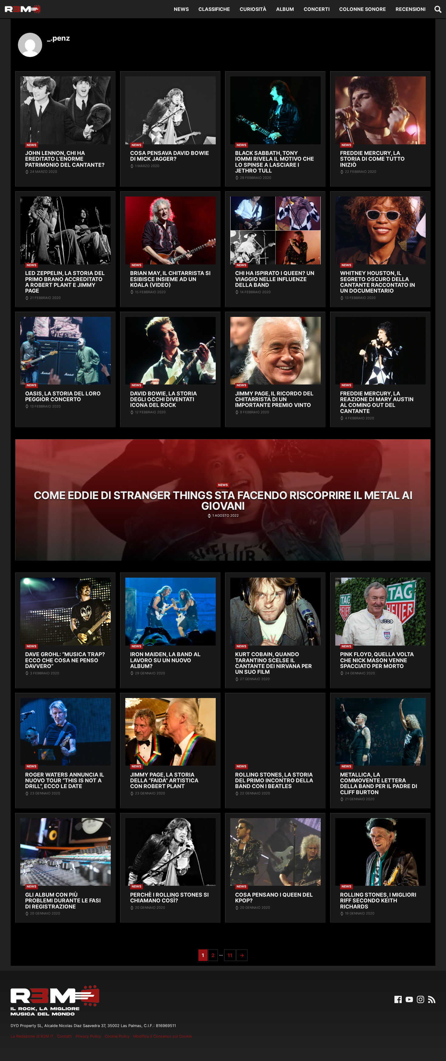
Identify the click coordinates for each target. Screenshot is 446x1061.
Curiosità (253, 9)
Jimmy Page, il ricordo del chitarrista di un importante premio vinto (274, 399)
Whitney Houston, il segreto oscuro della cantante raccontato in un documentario (377, 282)
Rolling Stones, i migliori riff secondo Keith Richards (378, 900)
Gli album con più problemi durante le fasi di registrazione (63, 900)
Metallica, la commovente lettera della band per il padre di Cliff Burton (378, 783)
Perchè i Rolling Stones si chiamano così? (169, 898)
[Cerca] (438, 9)
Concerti (316, 9)
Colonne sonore (362, 9)
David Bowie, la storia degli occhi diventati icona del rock (163, 399)
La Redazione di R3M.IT (32, 1036)
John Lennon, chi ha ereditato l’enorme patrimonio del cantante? (65, 159)
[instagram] (420, 999)
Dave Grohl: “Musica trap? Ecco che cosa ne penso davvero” (65, 660)
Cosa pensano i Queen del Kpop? (274, 898)
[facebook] (398, 999)
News (181, 9)
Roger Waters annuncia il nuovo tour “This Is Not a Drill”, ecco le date (64, 780)
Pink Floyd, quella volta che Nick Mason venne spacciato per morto (377, 660)
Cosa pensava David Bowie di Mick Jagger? (169, 156)
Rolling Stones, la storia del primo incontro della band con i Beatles (274, 780)
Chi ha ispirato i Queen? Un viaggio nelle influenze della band (274, 279)
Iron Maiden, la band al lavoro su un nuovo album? (165, 660)
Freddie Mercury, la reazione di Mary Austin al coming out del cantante (377, 402)
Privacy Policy (88, 1036)
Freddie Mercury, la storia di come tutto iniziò (372, 159)
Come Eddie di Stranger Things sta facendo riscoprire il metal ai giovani (223, 500)
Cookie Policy (117, 1036)
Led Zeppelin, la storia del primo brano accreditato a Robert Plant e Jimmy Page (65, 282)
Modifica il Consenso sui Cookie (162, 1036)
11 (230, 955)
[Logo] (22, 9)
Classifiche (214, 9)
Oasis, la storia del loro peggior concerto (63, 396)
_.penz (58, 38)
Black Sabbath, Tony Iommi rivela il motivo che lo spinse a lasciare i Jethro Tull (274, 161)
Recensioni (410, 9)
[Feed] (431, 999)
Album (285, 9)
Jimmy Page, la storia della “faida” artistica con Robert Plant (164, 780)
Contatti (64, 1036)
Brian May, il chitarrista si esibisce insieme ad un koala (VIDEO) (170, 279)
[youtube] (409, 999)
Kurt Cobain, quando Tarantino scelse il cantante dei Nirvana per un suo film (273, 663)
